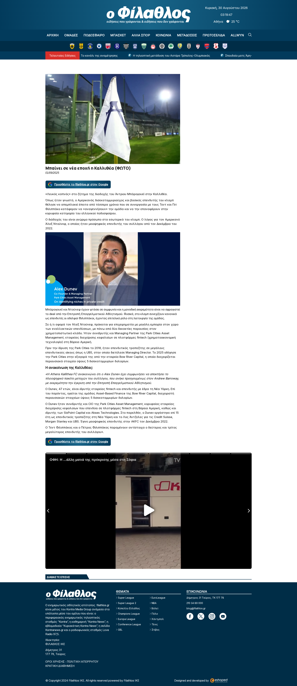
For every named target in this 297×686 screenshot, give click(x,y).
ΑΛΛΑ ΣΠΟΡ (141, 35)
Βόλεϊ (155, 608)
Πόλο (155, 613)
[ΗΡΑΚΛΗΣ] (117, 46)
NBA (154, 603)
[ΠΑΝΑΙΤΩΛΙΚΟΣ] (180, 46)
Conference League (129, 624)
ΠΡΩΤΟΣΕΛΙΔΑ (214, 35)
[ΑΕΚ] (72, 46)
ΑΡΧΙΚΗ (53, 35)
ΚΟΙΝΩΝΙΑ (163, 35)
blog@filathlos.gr (196, 608)
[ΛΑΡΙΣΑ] (198, 46)
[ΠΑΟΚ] (189, 46)
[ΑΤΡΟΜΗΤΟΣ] (99, 46)
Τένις (155, 624)
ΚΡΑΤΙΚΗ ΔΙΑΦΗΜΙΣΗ (59, 666)
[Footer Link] (189, 616)
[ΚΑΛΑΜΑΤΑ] (126, 46)
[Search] (250, 34)
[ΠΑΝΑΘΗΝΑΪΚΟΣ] (171, 46)
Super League (126, 597)
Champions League (129, 613)
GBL (120, 629)
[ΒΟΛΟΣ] (108, 46)
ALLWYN (237, 35)
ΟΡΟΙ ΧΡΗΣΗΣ (55, 661)
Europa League (126, 619)
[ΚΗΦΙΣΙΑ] (135, 46)
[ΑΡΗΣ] (81, 46)
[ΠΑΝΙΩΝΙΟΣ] (207, 46)
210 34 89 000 (194, 603)
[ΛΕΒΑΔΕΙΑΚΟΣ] (144, 46)
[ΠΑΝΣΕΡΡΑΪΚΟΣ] (216, 46)
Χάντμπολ (158, 619)
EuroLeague (158, 597)
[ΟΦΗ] (162, 46)
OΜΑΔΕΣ (71, 35)
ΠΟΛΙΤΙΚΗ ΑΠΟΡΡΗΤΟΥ (82, 661)
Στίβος (156, 629)
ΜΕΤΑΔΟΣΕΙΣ (187, 35)
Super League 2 (127, 603)
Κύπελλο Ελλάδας (129, 608)
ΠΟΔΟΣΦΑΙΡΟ (94, 35)
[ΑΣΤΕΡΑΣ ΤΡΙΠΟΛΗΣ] (90, 46)
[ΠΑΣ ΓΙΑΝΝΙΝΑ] (225, 46)
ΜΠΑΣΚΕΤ (118, 35)
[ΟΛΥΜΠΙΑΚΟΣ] (153, 46)
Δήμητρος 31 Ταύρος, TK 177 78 (205, 597)
